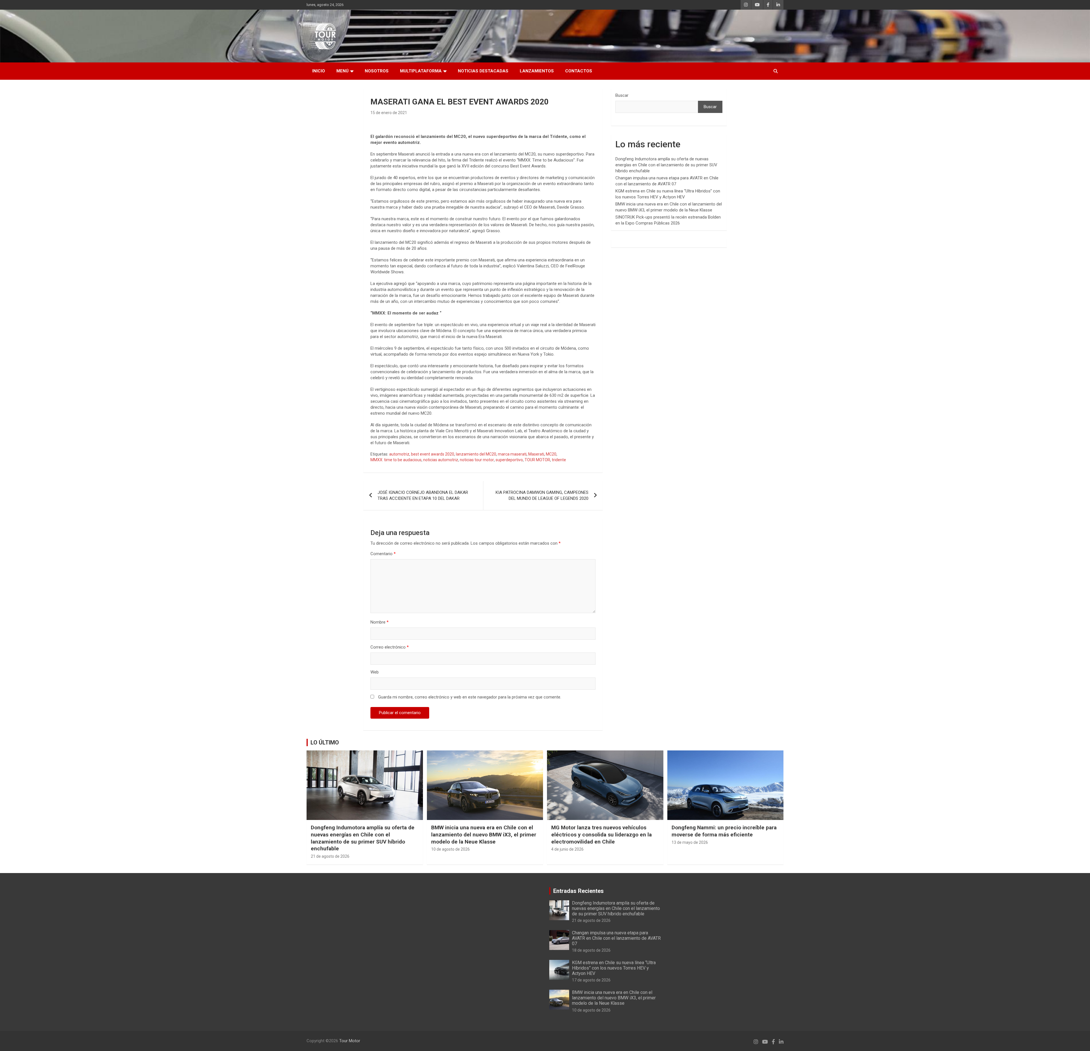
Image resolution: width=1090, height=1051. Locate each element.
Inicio (318, 71)
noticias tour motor (477, 460)
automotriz (399, 454)
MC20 (551, 454)
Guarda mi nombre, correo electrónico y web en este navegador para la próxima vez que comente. (469, 697)
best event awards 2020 (432, 454)
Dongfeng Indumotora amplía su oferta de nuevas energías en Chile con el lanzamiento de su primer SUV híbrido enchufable (666, 164)
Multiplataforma (421, 71)
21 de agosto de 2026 (330, 856)
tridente (559, 460)
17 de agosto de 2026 (591, 980)
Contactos (578, 71)
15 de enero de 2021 (388, 112)
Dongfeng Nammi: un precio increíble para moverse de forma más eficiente (724, 831)
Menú (342, 71)
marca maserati (512, 454)
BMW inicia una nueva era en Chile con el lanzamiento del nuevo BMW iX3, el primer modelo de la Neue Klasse (483, 834)
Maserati (536, 454)
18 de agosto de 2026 (591, 950)
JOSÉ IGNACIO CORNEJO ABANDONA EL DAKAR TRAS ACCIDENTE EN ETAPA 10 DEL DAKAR (423, 495)
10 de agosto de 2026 (450, 849)
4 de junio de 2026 (567, 849)
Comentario (383, 553)
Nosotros (377, 71)
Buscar (621, 95)
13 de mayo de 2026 (690, 842)
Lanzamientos (537, 71)
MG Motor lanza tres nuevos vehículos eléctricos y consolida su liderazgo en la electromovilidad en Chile (601, 834)
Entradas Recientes (578, 891)
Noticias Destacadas (483, 71)
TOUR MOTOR (537, 460)
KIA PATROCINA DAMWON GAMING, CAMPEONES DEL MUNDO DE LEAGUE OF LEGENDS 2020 (542, 495)
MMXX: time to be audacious (396, 460)
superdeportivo (509, 460)
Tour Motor (349, 1040)
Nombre (379, 622)
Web (374, 672)
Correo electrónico (389, 647)
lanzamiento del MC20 (476, 454)
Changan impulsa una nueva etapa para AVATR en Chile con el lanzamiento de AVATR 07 (616, 938)
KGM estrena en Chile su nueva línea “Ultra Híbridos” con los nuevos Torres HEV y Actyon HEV (614, 968)
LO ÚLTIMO (325, 742)
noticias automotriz (440, 460)
